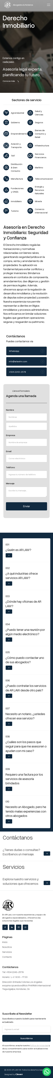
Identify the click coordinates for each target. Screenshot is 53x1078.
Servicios (7, 951)
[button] (48, 5)
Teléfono (10, 467)
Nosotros (7, 946)
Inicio (4, 942)
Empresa (10, 435)
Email (8, 451)
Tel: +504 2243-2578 (13, 972)
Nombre (10, 409)
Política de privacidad (39, 1045)
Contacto (7, 956)
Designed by (13, 1074)
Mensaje (10, 483)
